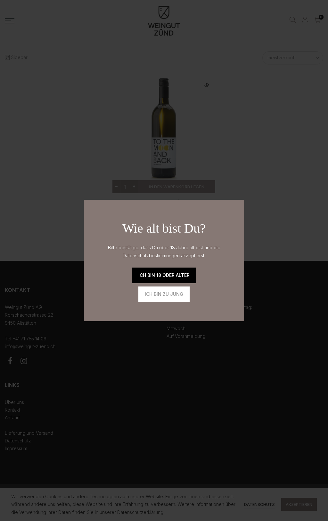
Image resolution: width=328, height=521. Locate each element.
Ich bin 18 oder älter (164, 275)
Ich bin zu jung (164, 294)
